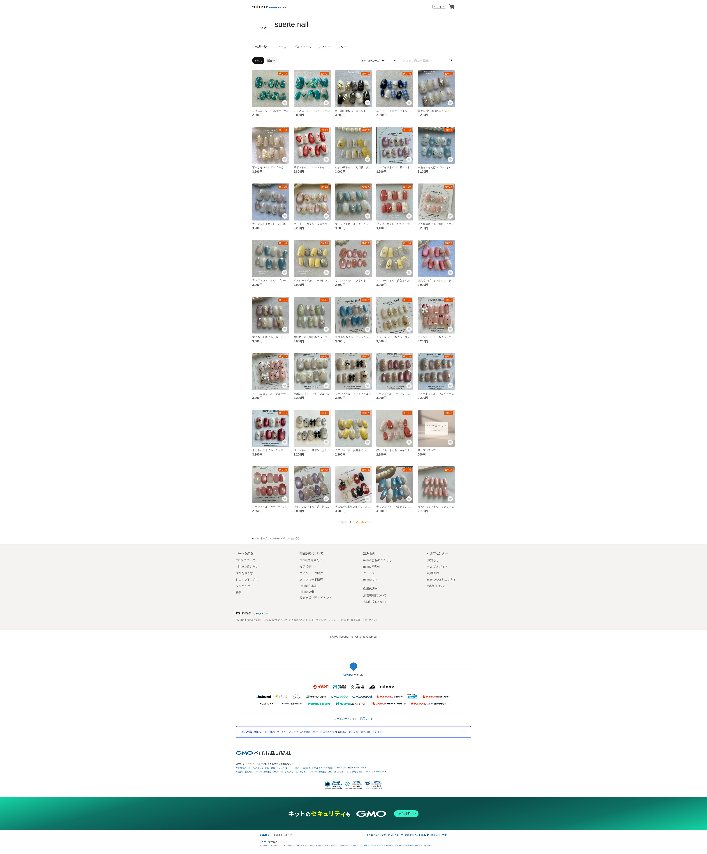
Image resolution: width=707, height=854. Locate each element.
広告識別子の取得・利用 (301, 620)
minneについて (246, 560)
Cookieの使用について (275, 620)
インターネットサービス (270, 845)
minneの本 (370, 579)
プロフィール (302, 46)
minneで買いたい (247, 566)
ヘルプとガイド (437, 566)
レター (342, 46)
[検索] (451, 60)
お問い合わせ (436, 585)
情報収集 (374, 845)
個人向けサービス (413, 845)
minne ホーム (260, 538)
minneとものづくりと (377, 560)
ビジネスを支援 (314, 845)
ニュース (369, 573)
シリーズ (280, 46)
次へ (363, 522)
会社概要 (344, 620)
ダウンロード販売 (311, 579)
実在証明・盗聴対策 (244, 772)
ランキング (243, 585)
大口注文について (375, 601)
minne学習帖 (371, 566)
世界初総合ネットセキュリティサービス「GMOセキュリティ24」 (263, 768)
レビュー (324, 46)
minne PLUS (308, 585)
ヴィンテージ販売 (311, 573)
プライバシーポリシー (327, 620)
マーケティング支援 (348, 845)
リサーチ (363, 845)
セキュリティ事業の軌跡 (376, 771)
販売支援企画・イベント (316, 597)
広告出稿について (375, 595)
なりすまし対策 (355, 772)
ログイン (439, 6)
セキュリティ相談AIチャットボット (351, 768)
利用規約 (433, 573)
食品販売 (305, 566)
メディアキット (370, 620)
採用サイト (366, 718)
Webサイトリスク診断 (323, 768)
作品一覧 (261, 46)
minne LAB (307, 591)
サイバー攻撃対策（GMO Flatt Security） (328, 772)
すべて (258, 60)
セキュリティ (330, 845)
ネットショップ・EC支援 (294, 845)
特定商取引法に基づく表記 (249, 620)
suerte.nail (291, 24)
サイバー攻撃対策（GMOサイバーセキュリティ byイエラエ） (281, 772)
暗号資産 (398, 845)
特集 (239, 592)
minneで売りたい (311, 560)
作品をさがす (244, 573)
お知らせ (433, 560)
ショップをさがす (247, 579)
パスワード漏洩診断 (302, 768)
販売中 (271, 60)
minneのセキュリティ (441, 579)
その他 (427, 845)
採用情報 (355, 620)
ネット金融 (386, 845)
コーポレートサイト (345, 718)
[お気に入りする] (285, 103)
